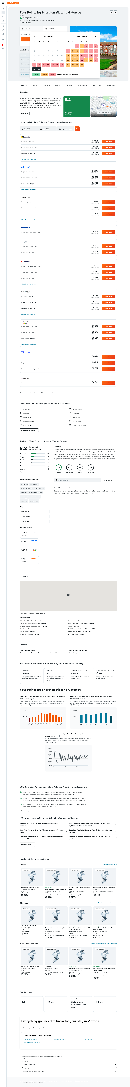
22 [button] (62, 60)
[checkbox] (29, 534)
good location (34, 484)
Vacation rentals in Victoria (31, 1042)
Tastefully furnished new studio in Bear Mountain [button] (103, 928)
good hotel (24, 492)
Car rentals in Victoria (30, 1039)
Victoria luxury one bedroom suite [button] (79, 968)
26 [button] (48, 65)
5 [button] (48, 51)
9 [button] (34, 55)
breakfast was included (36, 492)
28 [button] (57, 65)
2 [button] (34, 51)
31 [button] (39, 69)
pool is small (24, 501)
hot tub (23, 497)
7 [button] (57, 51)
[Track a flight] (3, 30)
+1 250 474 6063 (25, 23)
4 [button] (43, 51)
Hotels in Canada (52, 1081)
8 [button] (61, 51)
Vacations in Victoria (59, 1039)
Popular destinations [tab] (44, 1028)
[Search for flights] (3, 9)
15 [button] (62, 55)
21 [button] (57, 60)
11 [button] (43, 55)
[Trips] (3, 39)
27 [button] (53, 65)
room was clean (39, 488)
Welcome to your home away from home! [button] (55, 928)
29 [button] (62, 65)
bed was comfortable (27, 488)
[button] (3, 3)
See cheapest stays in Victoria (107, 903)
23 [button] (34, 65)
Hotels (31, 1081)
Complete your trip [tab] (29, 1028)
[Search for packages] (3, 21)
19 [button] (48, 60)
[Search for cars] (3, 17)
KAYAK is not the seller (29, 1064)
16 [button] (34, 60)
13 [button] (52, 55)
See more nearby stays (110, 864)
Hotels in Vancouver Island (82, 1081)
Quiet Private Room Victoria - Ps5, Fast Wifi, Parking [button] (79, 928)
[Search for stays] (3, 13)
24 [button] (39, 65)
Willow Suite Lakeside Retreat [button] (30, 887)
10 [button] (39, 55)
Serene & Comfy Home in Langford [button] (104, 887)
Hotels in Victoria (88, 1039)
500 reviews (35, 18)
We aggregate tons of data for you (33, 1068)
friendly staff (24, 484)
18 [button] (43, 60)
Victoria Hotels (95, 1081)
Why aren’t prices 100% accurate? (33, 1071)
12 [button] (48, 55)
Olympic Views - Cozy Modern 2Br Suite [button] (80, 888)
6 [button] (52, 51)
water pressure (34, 501)
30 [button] (34, 69)
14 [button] (57, 55)
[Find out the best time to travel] (3, 34)
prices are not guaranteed (57, 1059)
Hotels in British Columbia (66, 1081)
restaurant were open (33, 497)
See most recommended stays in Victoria (104, 943)
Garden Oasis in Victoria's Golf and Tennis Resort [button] (104, 969)
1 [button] (77, 46)
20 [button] (53, 60)
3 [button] (86, 46)
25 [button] (43, 65)
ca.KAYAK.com (23, 1081)
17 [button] (39, 60)
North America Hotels (40, 1081)
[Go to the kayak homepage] (13, 3)
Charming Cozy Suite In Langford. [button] (55, 889)
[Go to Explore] (3, 26)
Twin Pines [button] (48, 966)
